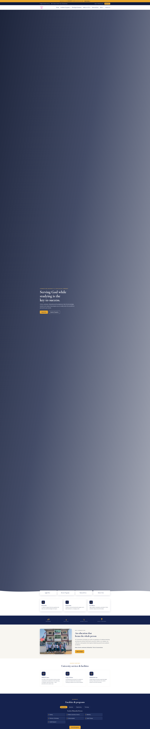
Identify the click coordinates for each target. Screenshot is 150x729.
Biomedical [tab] (63, 707)
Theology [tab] (87, 707)
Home (57, 7)
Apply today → (87, 1)
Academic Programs (65, 7)
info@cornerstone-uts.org (45, 3)
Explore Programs (54, 312)
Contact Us (107, 7)
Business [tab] (71, 707)
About (101, 7)
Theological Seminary (77, 7)
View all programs (75, 727)
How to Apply (80, 651)
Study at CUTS (86, 7)
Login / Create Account (99, 3)
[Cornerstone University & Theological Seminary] (41, 7)
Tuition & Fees (95, 7)
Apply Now (107, 3)
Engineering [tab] (78, 707)
